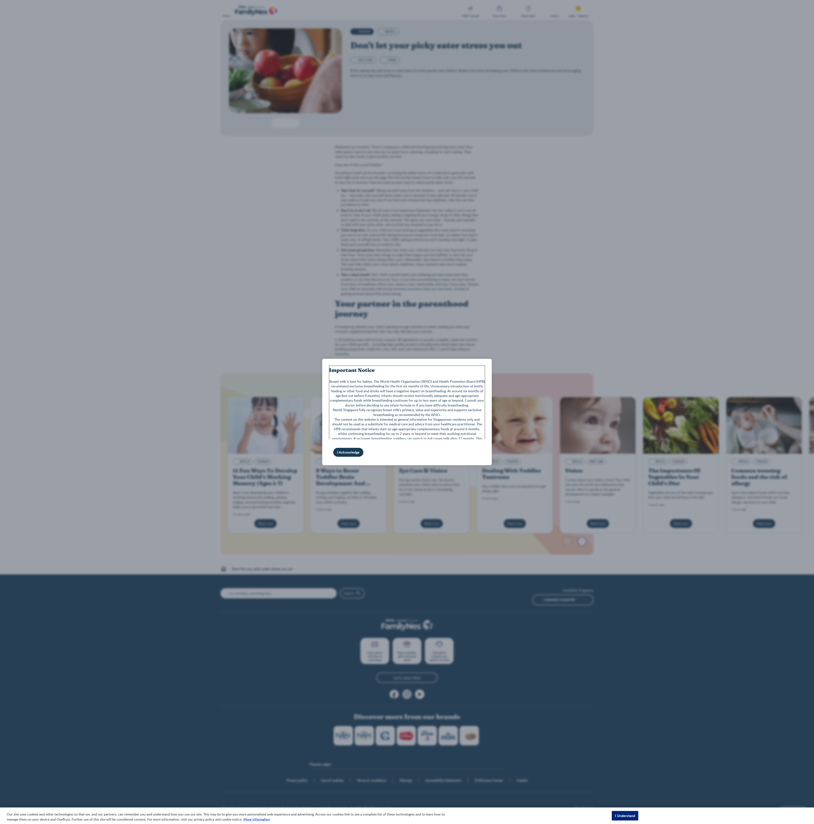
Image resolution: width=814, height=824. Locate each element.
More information (256, 819)
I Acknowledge (348, 452)
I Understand (625, 815)
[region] (407, 815)
